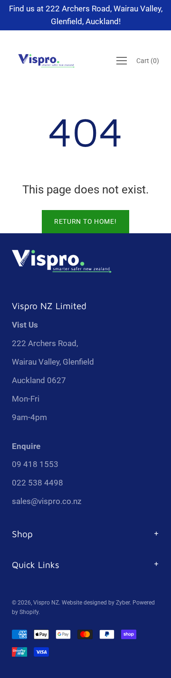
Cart (147, 61)
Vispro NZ (46, 602)
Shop (22, 534)
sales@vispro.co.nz (46, 501)
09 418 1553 (35, 464)
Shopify (28, 612)
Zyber (123, 602)
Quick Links (35, 564)
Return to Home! (85, 221)
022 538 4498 (37, 482)
